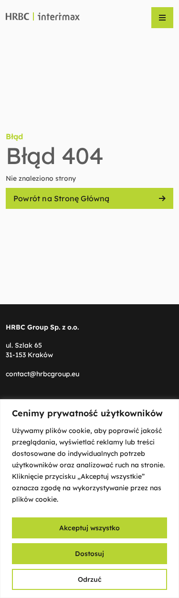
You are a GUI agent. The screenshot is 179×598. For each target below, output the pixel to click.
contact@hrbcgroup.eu (42, 374)
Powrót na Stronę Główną (61, 198)
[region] (89, 498)
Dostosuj (89, 553)
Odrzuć (90, 579)
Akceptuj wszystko (89, 528)
